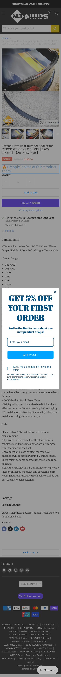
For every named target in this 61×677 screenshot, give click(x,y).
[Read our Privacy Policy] (52, 375)
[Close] (55, 292)
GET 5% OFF (30, 355)
